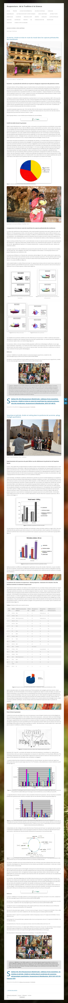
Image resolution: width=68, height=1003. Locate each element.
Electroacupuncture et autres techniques (26, 13)
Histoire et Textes (54, 13)
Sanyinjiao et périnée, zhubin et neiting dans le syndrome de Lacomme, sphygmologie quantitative (33, 416)
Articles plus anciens (12, 990)
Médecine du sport (28, 16)
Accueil (8, 11)
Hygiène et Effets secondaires (21, 22)
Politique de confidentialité (12, 995)
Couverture (18, 16)
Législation (9, 22)
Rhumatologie (50, 19)
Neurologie (44, 16)
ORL (31, 19)
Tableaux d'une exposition (24, 407)
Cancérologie (17, 19)
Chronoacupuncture (39, 19)
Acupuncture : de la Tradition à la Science (24, 6)
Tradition (25, 19)
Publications (24, 995)
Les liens (29, 995)
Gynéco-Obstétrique (42, 13)
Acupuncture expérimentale (26, 11)
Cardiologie (50, 11)
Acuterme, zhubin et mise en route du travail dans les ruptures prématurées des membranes (33, 38)
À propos (19, 995)
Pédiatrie (15, 11)
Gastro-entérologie (54, 16)
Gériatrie (37, 16)
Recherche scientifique (40, 11)
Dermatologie (10, 16)
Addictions (9, 19)
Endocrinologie (10, 13)
